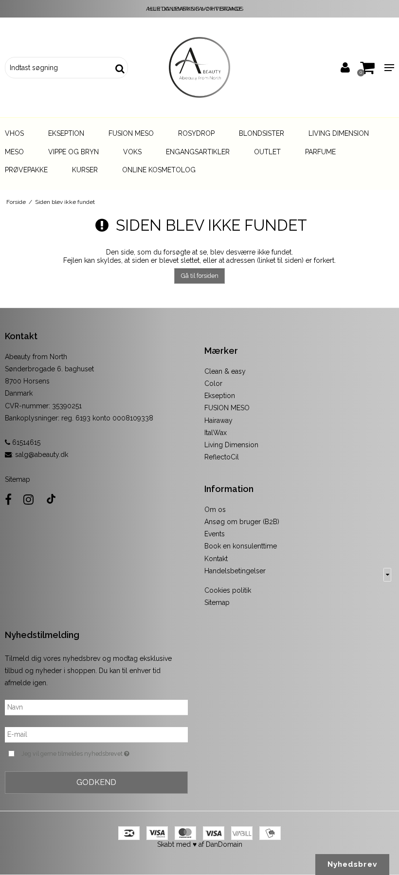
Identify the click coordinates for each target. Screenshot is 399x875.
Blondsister (261, 133)
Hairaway (218, 420)
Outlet (267, 152)
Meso (14, 152)
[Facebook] (8, 499)
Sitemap (17, 479)
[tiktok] (51, 499)
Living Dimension (338, 133)
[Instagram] (28, 499)
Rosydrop (196, 133)
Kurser (85, 170)
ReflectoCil (221, 457)
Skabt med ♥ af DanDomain (199, 844)
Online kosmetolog (159, 170)
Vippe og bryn (73, 152)
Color (213, 383)
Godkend (96, 782)
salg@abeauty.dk (41, 454)
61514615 (25, 442)
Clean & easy (225, 371)
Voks (132, 152)
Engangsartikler (198, 152)
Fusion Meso (131, 133)
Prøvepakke (26, 170)
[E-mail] (96, 734)
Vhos (14, 133)
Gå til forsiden (199, 275)
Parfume (320, 152)
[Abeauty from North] (199, 67)
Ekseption (66, 133)
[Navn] (96, 707)
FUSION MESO (227, 408)
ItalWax (215, 433)
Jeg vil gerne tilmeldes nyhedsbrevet (99, 752)
